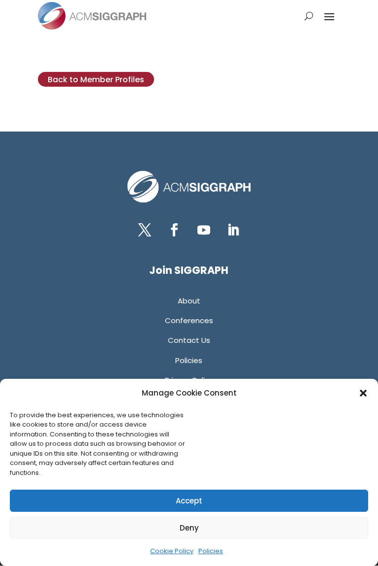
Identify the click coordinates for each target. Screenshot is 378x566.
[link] (92, 16)
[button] (363, 393)
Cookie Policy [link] (171, 551)
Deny (189, 528)
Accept (189, 501)
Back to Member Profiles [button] (96, 79)
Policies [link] (210, 551)
